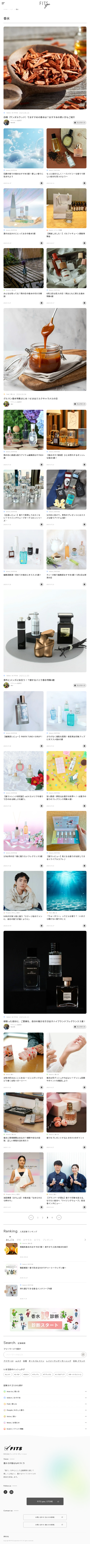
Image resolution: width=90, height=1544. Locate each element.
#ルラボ (17, 1374)
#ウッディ (35, 1374)
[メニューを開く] (3, 3)
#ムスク (7, 1374)
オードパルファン (36, 1360)
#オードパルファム (75, 1374)
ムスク (18, 1360)
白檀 (25, 1360)
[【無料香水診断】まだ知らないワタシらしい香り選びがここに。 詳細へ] (45, 1330)
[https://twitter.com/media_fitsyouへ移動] (5, 1492)
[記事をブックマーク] (41, 183)
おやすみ (27, 1240)
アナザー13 (8, 1360)
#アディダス (47, 1374)
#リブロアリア (60, 1374)
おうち (37, 1240)
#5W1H (26, 1374)
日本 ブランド (79, 1360)
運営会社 (6, 1536)
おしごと (10, 1240)
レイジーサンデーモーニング (58, 1360)
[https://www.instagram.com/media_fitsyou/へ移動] (11, 1492)
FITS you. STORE (45, 1501)
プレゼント (48, 1240)
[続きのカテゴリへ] (84, 1239)
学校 (19, 1240)
